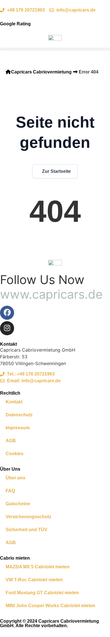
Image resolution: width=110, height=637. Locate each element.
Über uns (15, 477)
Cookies (14, 453)
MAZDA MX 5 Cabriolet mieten (38, 566)
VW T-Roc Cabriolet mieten (34, 579)
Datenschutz (19, 414)
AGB (11, 440)
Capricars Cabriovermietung (41, 72)
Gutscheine (18, 503)
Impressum (18, 427)
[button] (55, 49)
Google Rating (15, 23)
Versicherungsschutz (28, 516)
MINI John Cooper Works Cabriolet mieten (50, 605)
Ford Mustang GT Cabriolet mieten (42, 592)
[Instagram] (7, 328)
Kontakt (14, 401)
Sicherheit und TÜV (26, 529)
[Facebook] (7, 313)
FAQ (10, 490)
